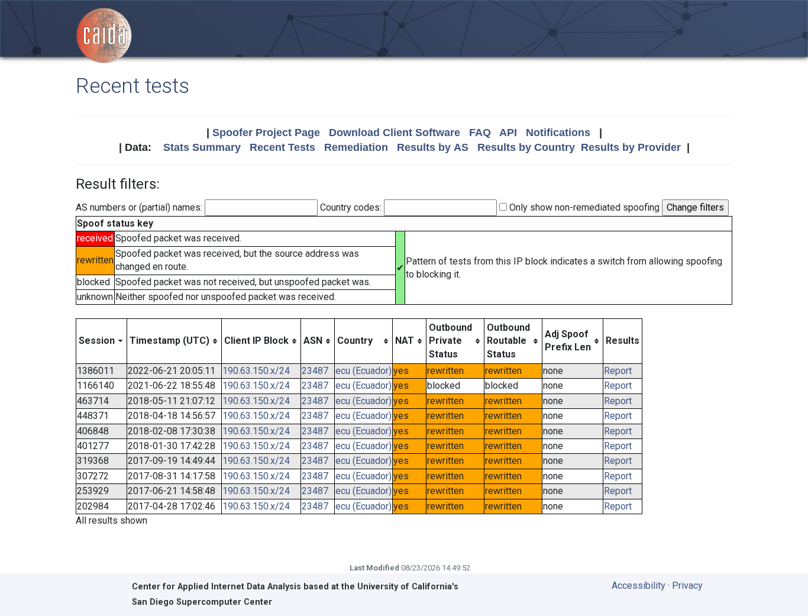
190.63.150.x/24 (256, 370)
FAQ (480, 132)
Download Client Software (394, 132)
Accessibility (638, 585)
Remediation (356, 147)
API (508, 132)
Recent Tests (282, 147)
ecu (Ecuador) (363, 370)
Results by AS (432, 147)
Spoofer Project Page (266, 132)
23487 (315, 370)
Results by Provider (631, 147)
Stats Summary (202, 147)
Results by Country (526, 147)
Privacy (687, 585)
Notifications (558, 132)
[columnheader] (101, 340)
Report (618, 370)
